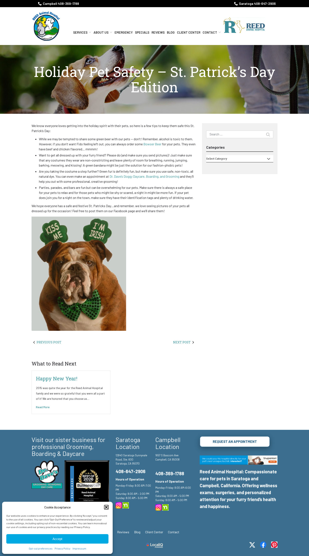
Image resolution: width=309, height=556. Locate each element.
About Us (101, 32)
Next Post (182, 342)
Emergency (124, 32)
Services (80, 32)
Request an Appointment (235, 441)
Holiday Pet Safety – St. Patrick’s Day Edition (154, 79)
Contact (210, 32)
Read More (43, 407)
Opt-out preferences (41, 548)
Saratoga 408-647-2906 (257, 3)
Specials (142, 32)
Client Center (188, 32)
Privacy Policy (62, 548)
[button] (106, 507)
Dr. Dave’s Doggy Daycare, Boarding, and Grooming (144, 176)
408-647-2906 (130, 471)
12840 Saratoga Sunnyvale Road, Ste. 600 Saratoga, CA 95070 (131, 459)
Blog (171, 32)
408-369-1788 (169, 473)
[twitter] (252, 545)
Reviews (158, 32)
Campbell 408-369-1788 (61, 3)
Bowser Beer (152, 144)
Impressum (79, 548)
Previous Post (49, 342)
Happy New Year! (56, 378)
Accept (57, 539)
